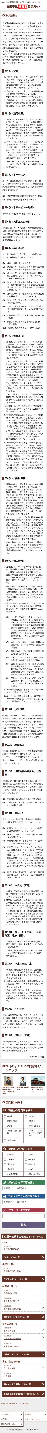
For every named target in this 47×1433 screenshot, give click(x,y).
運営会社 (28, 1414)
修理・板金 (11, 1140)
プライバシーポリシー (33, 1419)
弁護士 (9, 1116)
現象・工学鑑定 (34, 1174)
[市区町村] (22, 1188)
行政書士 (31, 1121)
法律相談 (10, 1155)
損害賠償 (31, 1164)
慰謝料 (31, 1155)
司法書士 (31, 1116)
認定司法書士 (12, 1121)
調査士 (9, 1126)
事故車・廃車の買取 (14, 1132)
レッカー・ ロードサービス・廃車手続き (35, 1133)
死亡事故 (31, 1159)
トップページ (6, 1414)
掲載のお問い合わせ (8, 1424)
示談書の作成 (12, 1174)
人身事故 (10, 1159)
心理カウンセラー (35, 1126)
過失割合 (10, 1164)
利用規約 (4, 1419)
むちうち (31, 1169)
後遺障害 (10, 1169)
